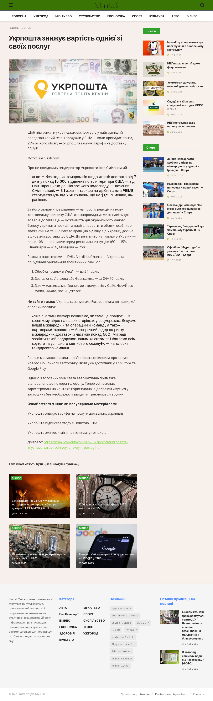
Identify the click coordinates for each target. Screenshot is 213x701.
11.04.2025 (175, 55)
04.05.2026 (21, 513)
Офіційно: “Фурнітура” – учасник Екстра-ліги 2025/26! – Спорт (183, 251)
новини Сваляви (122, 658)
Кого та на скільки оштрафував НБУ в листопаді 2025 (103, 506)
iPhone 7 (131, 630)
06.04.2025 (176, 175)
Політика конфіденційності (171, 694)
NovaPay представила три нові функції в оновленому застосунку (185, 46)
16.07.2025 (175, 217)
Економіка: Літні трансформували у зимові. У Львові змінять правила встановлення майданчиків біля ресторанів (193, 625)
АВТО (175, 16)
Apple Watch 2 (121, 608)
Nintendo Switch (123, 637)
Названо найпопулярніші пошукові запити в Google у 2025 (106, 556)
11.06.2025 (175, 260)
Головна (14, 28)
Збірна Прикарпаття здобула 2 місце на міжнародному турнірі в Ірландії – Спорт (183, 164)
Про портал (128, 694)
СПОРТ (137, 16)
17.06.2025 (175, 114)
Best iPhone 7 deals (125, 615)
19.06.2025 (175, 91)
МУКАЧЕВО (63, 16)
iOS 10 (116, 630)
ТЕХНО (88, 627)
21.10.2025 (175, 72)
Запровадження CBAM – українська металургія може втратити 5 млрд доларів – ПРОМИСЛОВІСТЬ (35, 504)
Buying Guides (121, 623)
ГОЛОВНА (19, 16)
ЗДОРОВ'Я (67, 633)
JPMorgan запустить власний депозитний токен (185, 84)
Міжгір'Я (106, 5)
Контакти (198, 694)
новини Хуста (120, 665)
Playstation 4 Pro (123, 644)
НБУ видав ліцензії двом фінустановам (183, 65)
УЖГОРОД (40, 16)
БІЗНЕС (192, 16)
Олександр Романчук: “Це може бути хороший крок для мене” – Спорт (184, 208)
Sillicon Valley (121, 651)
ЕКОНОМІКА (116, 16)
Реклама (145, 694)
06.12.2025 (87, 513)
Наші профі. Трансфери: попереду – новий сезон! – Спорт (185, 187)
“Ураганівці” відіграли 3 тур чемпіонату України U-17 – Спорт (185, 230)
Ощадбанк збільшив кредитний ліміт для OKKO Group (185, 105)
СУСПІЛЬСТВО (89, 16)
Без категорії (68, 614)
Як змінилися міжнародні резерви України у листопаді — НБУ (39, 556)
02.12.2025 (175, 131)
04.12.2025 (20, 563)
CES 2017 (143, 623)
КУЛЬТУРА (156, 16)
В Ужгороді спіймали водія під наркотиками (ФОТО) (193, 657)
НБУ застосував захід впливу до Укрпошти (181, 124)
